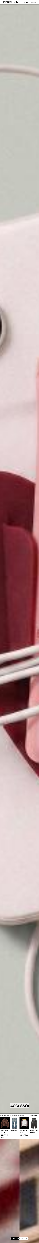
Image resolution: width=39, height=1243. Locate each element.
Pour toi (24, 1239)
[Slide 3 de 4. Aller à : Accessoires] (19, 560)
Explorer (15, 1239)
